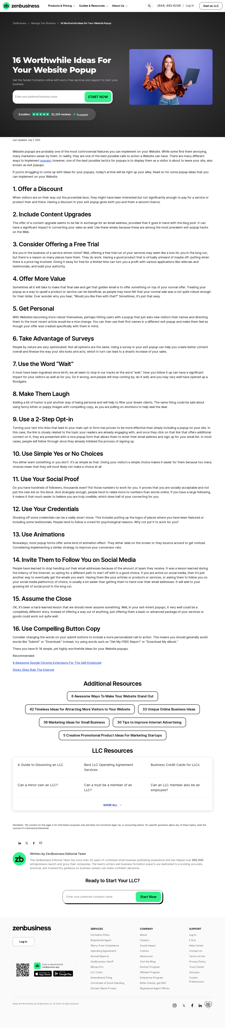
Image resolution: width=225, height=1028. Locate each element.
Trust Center (196, 967)
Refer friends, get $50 (153, 983)
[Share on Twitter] (28, 844)
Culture (144, 951)
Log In (190, 5)
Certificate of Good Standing (107, 983)
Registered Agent (101, 940)
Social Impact (148, 945)
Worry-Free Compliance (105, 945)
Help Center (196, 945)
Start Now (148, 897)
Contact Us (195, 951)
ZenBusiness (19, 23)
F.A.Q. (192, 940)
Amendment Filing (101, 978)
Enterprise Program (151, 978)
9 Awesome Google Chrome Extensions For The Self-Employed (57, 662)
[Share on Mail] (42, 844)
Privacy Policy (197, 961)
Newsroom (146, 956)
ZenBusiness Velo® (102, 961)
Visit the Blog (148, 961)
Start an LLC (211, 6)
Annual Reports (100, 956)
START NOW (98, 97)
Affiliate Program (150, 972)
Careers (144, 940)
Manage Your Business (43, 23)
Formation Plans (100, 935)
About (143, 935)
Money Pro (97, 967)
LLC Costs (97, 972)
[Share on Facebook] (35, 844)
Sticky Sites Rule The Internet (33, 670)
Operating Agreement (103, 951)
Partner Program (150, 967)
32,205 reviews (61, 114)
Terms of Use (197, 956)
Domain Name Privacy (103, 988)
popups (45, 160)
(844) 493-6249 (169, 5)
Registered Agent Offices (155, 988)
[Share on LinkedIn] (21, 844)
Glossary (194, 972)
